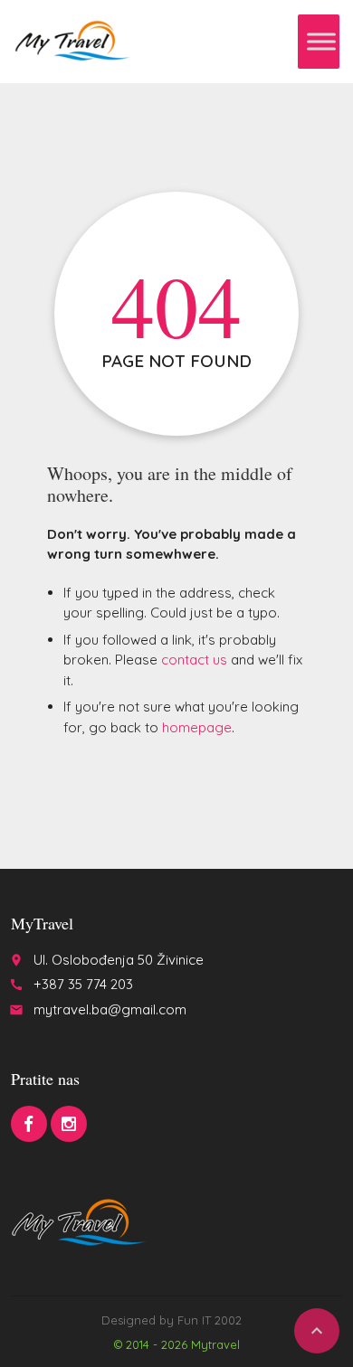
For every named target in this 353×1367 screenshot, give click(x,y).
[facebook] (29, 1124)
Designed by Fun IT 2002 (171, 1320)
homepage (197, 727)
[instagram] (69, 1124)
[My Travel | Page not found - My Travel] (72, 41)
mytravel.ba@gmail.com (109, 1009)
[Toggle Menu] (321, 41)
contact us (194, 659)
